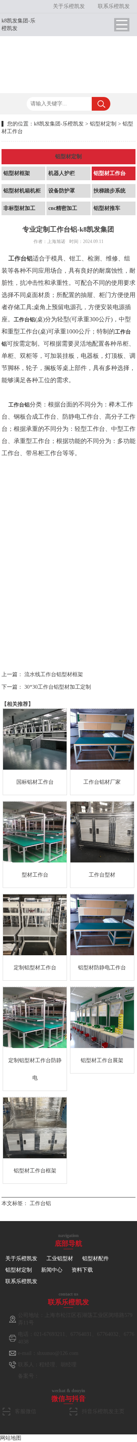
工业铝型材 (59, 1258)
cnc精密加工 (62, 208)
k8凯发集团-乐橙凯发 (59, 124)
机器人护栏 (61, 173)
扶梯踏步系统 (110, 191)
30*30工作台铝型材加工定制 (57, 687)
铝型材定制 (103, 124)
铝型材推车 (107, 208)
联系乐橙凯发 (114, 6)
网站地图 (10, 1438)
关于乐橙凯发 (69, 6)
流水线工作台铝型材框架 (53, 674)
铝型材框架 (16, 173)
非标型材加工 (19, 208)
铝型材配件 (95, 1258)
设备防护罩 (61, 191)
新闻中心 (51, 1270)
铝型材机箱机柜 (22, 191)
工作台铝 (40, 1203)
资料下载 (82, 1270)
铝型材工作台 (110, 173)
